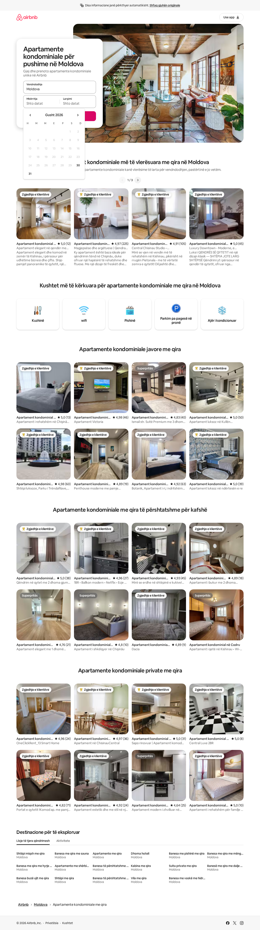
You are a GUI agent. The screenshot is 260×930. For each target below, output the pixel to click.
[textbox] (41, 103)
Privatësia (51, 923)
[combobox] (60, 89)
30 (78, 165)
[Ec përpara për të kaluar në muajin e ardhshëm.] (77, 115)
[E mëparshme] (122, 180)
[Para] (137, 180)
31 (30, 174)
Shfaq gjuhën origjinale (165, 5)
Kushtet (67, 923)
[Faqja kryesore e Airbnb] (26, 17)
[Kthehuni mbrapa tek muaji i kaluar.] (30, 115)
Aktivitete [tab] (63, 841)
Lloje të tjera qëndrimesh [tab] (33, 841)
